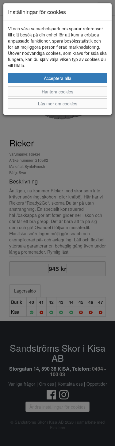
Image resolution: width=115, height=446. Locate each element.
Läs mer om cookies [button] (57, 103)
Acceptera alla (57, 78)
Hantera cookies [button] (57, 92)
